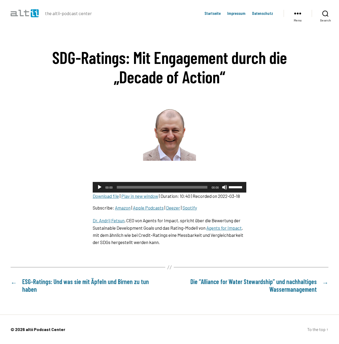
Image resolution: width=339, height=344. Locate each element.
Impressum (236, 13)
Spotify (189, 207)
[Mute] (224, 187)
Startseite (212, 13)
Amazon (123, 207)
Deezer (173, 207)
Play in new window (139, 196)
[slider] (236, 186)
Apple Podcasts (148, 207)
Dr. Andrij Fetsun (108, 220)
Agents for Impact (224, 227)
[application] (169, 187)
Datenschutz (262, 13)
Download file (106, 196)
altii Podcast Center (45, 329)
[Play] (99, 187)
